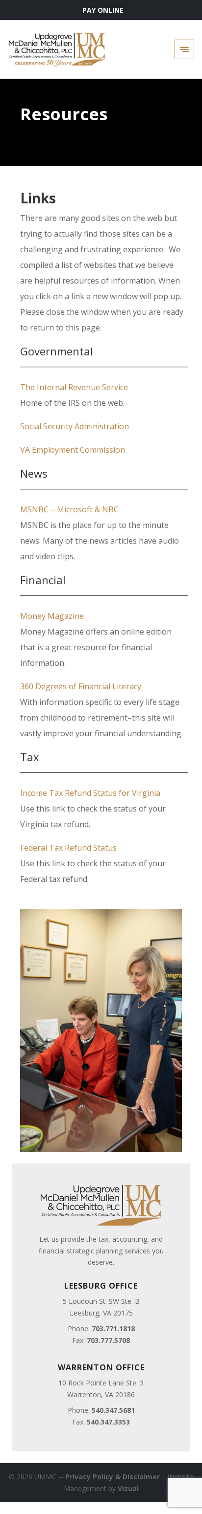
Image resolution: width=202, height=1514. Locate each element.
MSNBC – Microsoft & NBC (69, 509)
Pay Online (103, 10)
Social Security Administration (74, 426)
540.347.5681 (113, 1410)
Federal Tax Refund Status (68, 847)
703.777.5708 (108, 1340)
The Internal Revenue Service (74, 387)
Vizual (128, 1488)
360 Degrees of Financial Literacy (81, 686)
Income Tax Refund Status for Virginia (90, 793)
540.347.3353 (108, 1421)
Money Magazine (52, 616)
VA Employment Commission (72, 449)
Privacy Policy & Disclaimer (112, 1476)
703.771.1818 (113, 1328)
